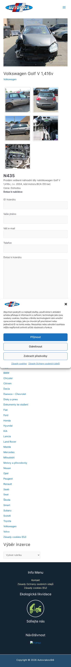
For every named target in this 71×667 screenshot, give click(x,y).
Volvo (6, 531)
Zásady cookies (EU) (14, 537)
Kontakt (35, 580)
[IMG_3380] (46, 100)
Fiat (5, 409)
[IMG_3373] (18, 156)
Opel (5, 473)
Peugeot (8, 478)
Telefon (7, 242)
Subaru (7, 510)
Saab (6, 489)
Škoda (6, 499)
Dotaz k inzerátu (12, 257)
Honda (7, 420)
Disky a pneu (10, 399)
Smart (6, 505)
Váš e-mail (9, 228)
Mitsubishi (8, 457)
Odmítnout (35, 346)
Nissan (7, 468)
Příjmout (35, 337)
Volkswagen (10, 79)
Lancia (7, 436)
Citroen (7, 383)
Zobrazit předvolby (35, 356)
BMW (6, 373)
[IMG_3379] (18, 128)
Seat (6, 494)
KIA (5, 431)
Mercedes (8, 452)
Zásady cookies (19, 363)
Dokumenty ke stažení (15, 404)
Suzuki (7, 515)
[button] (66, 304)
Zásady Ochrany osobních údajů (44, 363)
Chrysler (8, 378)
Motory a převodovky (15, 462)
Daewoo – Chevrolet (14, 394)
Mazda (7, 446)
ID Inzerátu (9, 199)
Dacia (6, 388)
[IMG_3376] (46, 128)
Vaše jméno (9, 214)
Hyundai (8, 425)
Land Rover (9, 441)
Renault (7, 484)
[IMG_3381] (18, 100)
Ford (5, 415)
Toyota (7, 521)
